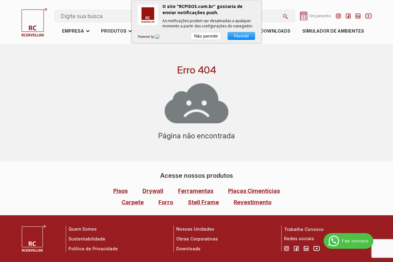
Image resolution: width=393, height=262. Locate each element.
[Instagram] (338, 16)
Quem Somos (82, 229)
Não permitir (206, 36)
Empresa (73, 31)
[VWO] (161, 36)
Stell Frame (203, 202)
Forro (165, 202)
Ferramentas (195, 191)
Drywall (152, 191)
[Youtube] (368, 16)
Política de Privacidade (93, 248)
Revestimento (252, 202)
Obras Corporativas (197, 238)
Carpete (133, 202)
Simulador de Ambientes (333, 31)
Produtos (113, 31)
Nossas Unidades (195, 229)
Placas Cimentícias (254, 191)
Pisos (120, 191)
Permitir (241, 36)
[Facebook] (348, 16)
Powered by (146, 36)
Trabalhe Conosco (304, 229)
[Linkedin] (358, 16)
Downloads (275, 31)
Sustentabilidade (86, 238)
